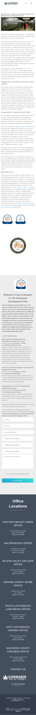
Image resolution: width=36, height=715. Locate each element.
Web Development (19, 709)
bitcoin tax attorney (7, 207)
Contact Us (18, 686)
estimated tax (22, 126)
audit (16, 179)
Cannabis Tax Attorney (15, 708)
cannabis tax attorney (22, 203)
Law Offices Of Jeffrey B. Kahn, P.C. (19, 187)
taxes (32, 177)
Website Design (10, 709)
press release (29, 41)
